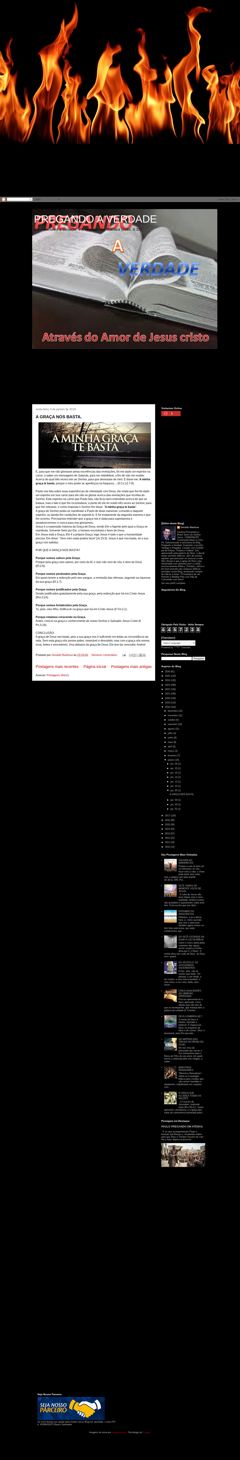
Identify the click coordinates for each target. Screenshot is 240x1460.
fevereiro (172, 755)
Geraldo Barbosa (190, 527)
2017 (168, 815)
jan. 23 (174, 768)
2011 (168, 842)
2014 (168, 829)
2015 (168, 824)
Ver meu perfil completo (173, 583)
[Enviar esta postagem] (123, 654)
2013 (168, 833)
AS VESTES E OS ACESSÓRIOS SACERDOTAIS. (188, 965)
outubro (172, 719)
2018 (168, 707)
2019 (168, 702)
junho (171, 737)
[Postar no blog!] (134, 655)
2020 (168, 698)
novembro (173, 715)
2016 (168, 820)
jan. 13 (174, 781)
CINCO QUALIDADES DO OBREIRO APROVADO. (190, 993)
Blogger (146, 1432)
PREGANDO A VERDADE (95, 219)
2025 (168, 676)
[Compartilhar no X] (137, 655)
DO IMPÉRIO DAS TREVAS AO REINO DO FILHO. (191, 1042)
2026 (168, 671)
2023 (168, 685)
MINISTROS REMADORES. (186, 1069)
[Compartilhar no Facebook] (140, 655)
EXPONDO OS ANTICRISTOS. (187, 912)
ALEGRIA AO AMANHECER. (186, 861)
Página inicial (94, 666)
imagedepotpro (119, 1432)
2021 (168, 693)
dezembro (173, 711)
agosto (171, 728)
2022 (168, 689)
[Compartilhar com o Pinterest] (144, 655)
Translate (185, 647)
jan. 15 (174, 772)
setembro (173, 724)
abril (170, 746)
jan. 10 (174, 786)
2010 (168, 847)
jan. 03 (174, 804)
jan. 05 (174, 790)
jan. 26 (174, 763)
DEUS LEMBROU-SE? (190, 1016)
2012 (168, 838)
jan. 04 (174, 800)
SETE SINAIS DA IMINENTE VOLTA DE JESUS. (190, 888)
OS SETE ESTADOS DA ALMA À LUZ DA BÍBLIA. (191, 938)
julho (170, 733)
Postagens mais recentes (57, 666)
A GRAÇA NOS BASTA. (59, 416)
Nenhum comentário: (105, 654)
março (171, 751)
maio (170, 742)
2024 (168, 680)
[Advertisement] (105, 24)
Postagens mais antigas (131, 666)
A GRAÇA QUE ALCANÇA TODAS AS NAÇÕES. (190, 1096)
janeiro (171, 760)
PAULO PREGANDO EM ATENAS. (182, 1126)
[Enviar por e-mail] (130, 655)
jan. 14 (174, 777)
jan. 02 (174, 809)
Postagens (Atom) (58, 675)
